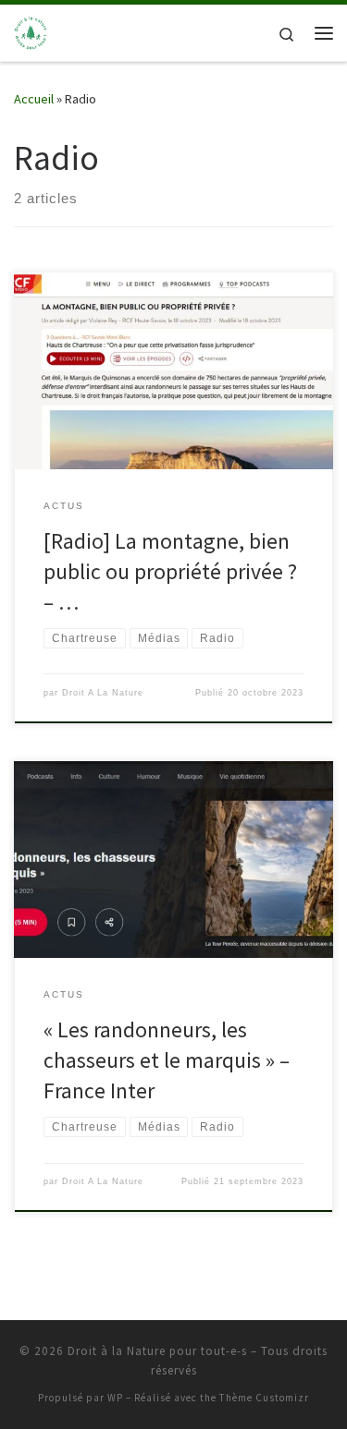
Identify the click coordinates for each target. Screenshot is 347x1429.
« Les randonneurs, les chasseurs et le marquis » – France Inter (166, 1060)
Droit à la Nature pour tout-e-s (157, 1351)
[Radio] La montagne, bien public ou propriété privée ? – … (170, 571)
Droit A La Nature (102, 692)
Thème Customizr (264, 1397)
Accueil (34, 99)
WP (115, 1397)
